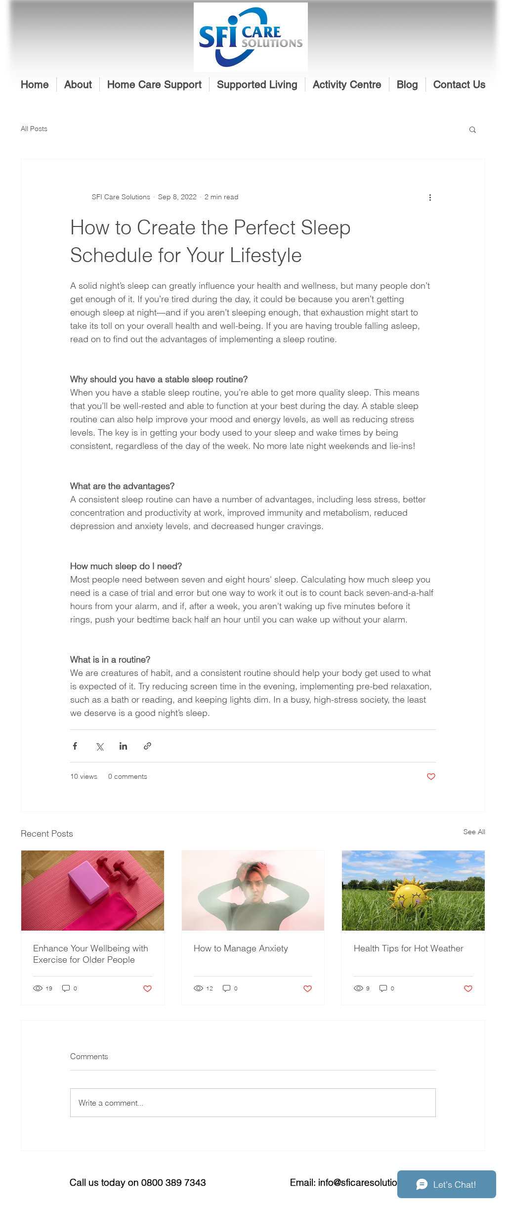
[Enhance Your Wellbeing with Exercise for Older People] (92, 890)
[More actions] (430, 197)
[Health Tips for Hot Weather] (413, 890)
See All (474, 831)
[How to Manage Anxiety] (253, 890)
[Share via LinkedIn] (123, 746)
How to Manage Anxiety (241, 948)
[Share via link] (147, 746)
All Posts (34, 128)
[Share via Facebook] (75, 746)
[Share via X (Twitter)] (99, 746)
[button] (154, 84)
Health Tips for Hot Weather (409, 948)
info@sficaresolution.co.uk (373, 1182)
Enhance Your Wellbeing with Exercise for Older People (90, 953)
